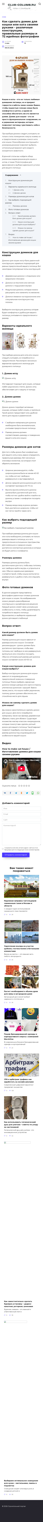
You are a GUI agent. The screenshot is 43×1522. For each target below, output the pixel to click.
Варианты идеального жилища (22, 187)
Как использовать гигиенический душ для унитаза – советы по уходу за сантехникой (21, 1124)
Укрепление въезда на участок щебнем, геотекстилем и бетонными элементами (21, 948)
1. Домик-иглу (18, 190)
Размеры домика (20, 206)
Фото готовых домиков (18, 210)
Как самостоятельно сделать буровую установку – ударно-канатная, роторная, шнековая (18, 1303)
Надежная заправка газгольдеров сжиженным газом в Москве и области (20, 903)
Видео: (11, 234)
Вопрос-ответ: (14, 213)
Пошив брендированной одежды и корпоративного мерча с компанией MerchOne (21, 1036)
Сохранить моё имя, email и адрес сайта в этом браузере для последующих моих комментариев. (22, 849)
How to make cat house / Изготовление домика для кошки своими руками (22, 240)
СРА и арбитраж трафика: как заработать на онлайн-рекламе (19, 1080)
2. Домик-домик (19, 193)
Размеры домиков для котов (21, 197)
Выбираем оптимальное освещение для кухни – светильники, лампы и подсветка (21, 1483)
